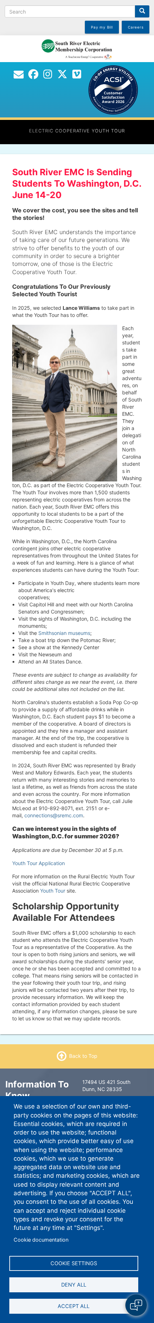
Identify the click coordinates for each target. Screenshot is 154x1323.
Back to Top (83, 1056)
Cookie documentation (41, 1240)
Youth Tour (52, 891)
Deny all (73, 1285)
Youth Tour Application (38, 863)
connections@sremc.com (53, 815)
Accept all (74, 1306)
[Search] (142, 11)
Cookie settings (73, 1263)
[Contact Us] (19, 76)
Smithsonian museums (64, 633)
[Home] (77, 48)
